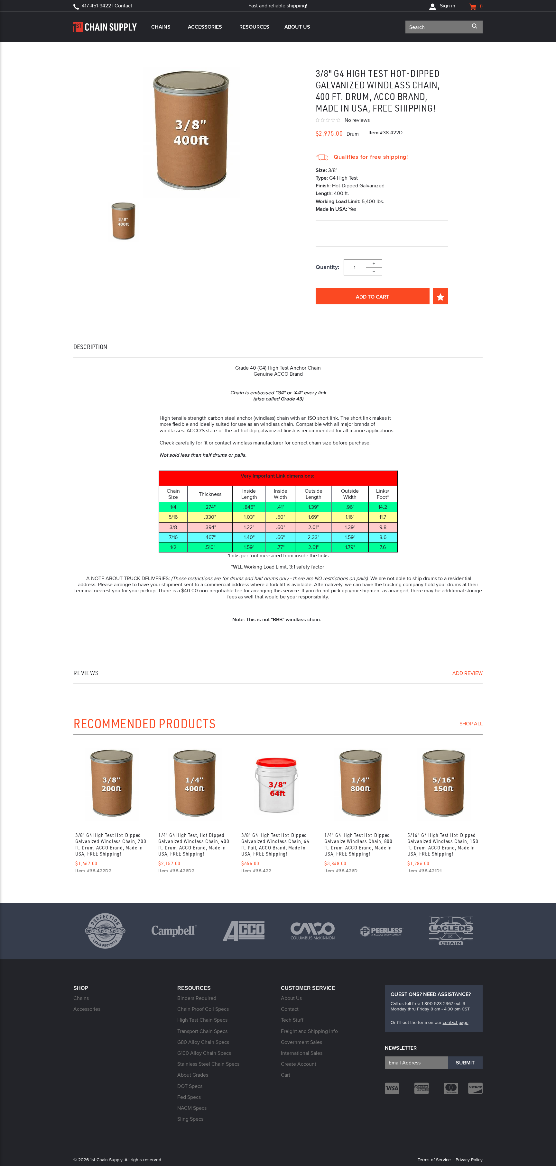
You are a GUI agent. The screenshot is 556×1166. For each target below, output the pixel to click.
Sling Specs (190, 1119)
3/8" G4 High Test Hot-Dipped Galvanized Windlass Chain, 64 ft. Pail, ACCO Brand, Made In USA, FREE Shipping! (275, 844)
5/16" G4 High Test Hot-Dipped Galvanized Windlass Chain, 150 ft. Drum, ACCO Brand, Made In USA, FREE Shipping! (442, 844)
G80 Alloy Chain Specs (203, 1042)
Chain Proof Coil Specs (203, 1009)
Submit (465, 1062)
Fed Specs (189, 1097)
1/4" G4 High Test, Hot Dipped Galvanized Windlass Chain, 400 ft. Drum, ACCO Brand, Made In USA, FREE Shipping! (193, 844)
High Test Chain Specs (202, 1020)
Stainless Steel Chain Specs (208, 1064)
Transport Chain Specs (202, 1031)
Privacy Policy (469, 1159)
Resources (254, 27)
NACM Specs (192, 1108)
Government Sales (301, 1042)
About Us (297, 27)
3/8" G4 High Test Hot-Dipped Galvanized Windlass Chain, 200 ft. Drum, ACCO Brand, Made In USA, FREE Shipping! (110, 844)
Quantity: (327, 267)
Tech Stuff (292, 1020)
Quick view (112, 784)
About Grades (192, 1075)
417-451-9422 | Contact (107, 5)
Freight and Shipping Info (309, 1031)
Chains (161, 27)
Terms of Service (434, 1159)
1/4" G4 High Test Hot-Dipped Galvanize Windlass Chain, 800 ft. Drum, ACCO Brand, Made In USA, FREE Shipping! (358, 844)
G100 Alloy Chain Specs (204, 1053)
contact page (455, 1022)
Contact (290, 1009)
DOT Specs (189, 1086)
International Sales (301, 1053)
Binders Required (196, 998)
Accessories (205, 27)
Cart (285, 1075)
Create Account (298, 1064)
